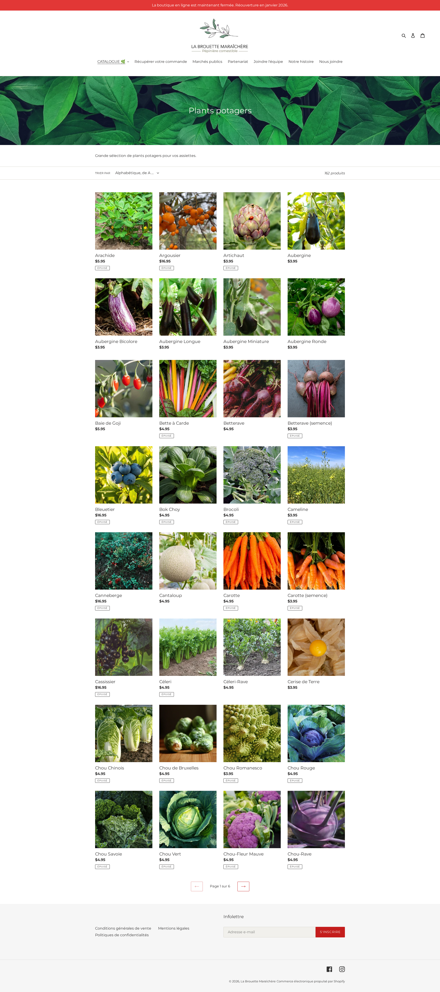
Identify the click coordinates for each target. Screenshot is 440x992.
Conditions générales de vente (123, 928)
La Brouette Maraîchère (258, 981)
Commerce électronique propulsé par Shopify (311, 981)
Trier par (102, 173)
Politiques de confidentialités (122, 935)
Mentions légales (173, 928)
